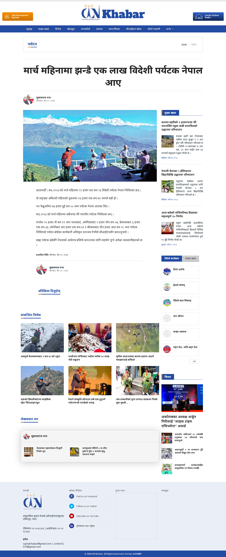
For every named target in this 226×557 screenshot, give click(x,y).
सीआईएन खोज (133, 29)
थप (194, 361)
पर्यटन (194, 44)
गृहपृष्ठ (29, 29)
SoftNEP (137, 553)
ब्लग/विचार (114, 29)
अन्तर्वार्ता (85, 29)
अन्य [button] (168, 29)
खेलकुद (71, 29)
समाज (99, 29)
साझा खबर (43, 29)
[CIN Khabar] (113, 12)
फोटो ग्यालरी (154, 29)
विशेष (58, 29)
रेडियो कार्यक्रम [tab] (172, 258)
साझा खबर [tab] (190, 258)
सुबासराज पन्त (43, 97)
